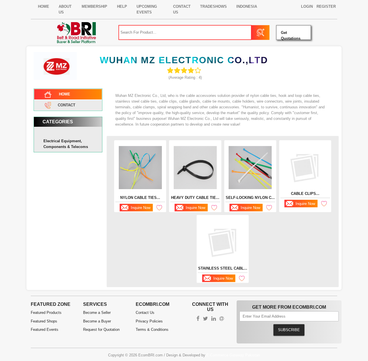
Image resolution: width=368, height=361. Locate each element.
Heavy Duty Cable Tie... (195, 197)
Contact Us (182, 9)
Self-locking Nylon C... (250, 197)
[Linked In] (213, 319)
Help (122, 6)
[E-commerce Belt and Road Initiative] (76, 32)
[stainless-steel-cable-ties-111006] (222, 242)
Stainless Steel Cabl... (222, 268)
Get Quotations (290, 35)
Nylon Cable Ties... (140, 197)
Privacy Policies (149, 321)
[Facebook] (198, 319)
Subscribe (289, 330)
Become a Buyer (97, 321)
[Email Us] (221, 319)
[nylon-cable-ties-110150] (140, 167)
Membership (94, 6)
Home (43, 6)
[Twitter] (205, 319)
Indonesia (246, 6)
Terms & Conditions (152, 329)
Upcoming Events (147, 9)
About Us (65, 9)
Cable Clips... (305, 193)
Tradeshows (213, 6)
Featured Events (44, 329)
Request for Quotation (101, 329)
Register (326, 6)
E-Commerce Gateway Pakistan (233, 355)
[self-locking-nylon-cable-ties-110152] (250, 167)
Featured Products (46, 312)
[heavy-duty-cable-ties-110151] (195, 167)
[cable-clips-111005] (305, 167)
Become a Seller (97, 312)
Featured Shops (44, 321)
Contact (66, 105)
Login (307, 6)
